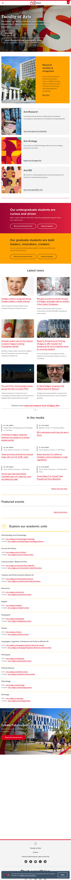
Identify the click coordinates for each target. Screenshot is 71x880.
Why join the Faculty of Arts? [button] (23, 226)
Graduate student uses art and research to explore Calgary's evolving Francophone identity (17, 344)
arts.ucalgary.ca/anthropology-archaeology (20, 539)
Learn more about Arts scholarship (35, 131)
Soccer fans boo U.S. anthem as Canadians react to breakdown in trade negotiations (52, 457)
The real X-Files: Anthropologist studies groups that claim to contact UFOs (17, 387)
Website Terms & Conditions (28, 875)
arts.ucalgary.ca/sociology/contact (19, 701)
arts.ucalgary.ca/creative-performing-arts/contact (24, 581)
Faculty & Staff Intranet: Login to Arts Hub (35, 856)
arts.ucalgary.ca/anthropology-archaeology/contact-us (26, 541)
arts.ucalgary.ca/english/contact (18, 608)
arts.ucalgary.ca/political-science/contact (21, 674)
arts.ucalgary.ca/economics (15, 592)
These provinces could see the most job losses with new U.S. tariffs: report (17, 455)
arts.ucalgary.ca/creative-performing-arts (19, 579)
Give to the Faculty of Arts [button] (13, 737)
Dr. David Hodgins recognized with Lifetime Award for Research (50, 387)
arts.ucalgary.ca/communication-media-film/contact (25, 568)
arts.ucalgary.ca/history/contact (18, 634)
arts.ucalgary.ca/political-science (17, 672)
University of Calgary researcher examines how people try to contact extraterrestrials (15, 437)
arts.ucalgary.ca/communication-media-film (20, 566)
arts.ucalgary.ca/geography (15, 619)
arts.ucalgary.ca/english (14, 605)
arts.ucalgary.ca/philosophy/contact (19, 661)
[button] (35, 121)
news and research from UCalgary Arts (41, 405)
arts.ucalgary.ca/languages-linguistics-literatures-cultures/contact (29, 648)
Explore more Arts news (59, 489)
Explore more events (60, 512)
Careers (35, 852)
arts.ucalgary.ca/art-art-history (16, 552)
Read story (46, 95)
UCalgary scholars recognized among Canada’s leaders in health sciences (16, 300)
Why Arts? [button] (8, 33)
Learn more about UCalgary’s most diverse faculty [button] (23, 40)
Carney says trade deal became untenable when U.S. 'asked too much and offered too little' (16, 476)
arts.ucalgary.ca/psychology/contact (20, 687)
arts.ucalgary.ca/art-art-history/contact (20, 555)
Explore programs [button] (47, 226)
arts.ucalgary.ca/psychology (15, 685)
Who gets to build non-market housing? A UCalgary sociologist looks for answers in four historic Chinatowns (53, 301)
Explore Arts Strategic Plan (32, 160)
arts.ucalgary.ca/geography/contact (19, 621)
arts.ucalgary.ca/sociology (14, 698)
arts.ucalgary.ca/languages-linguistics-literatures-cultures (25, 645)
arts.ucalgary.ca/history (14, 632)
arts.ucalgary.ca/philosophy (15, 658)
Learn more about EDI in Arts (33, 190)
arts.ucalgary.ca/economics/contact (19, 594)
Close (62, 875)
